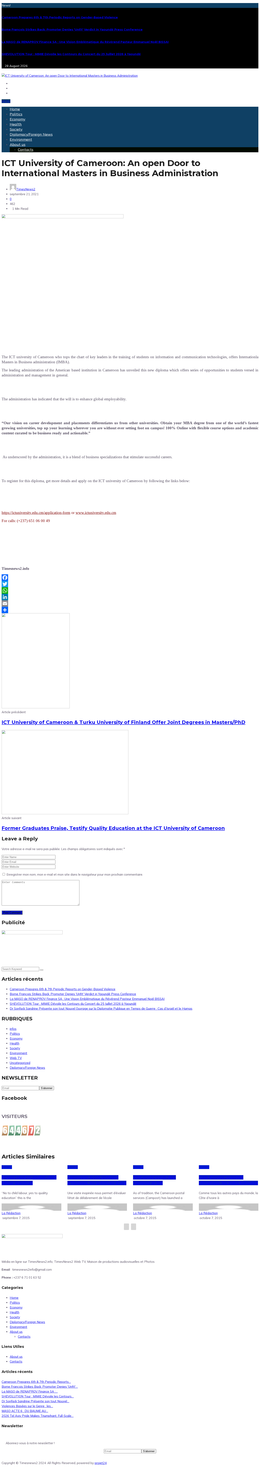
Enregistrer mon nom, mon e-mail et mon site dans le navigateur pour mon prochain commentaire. (74, 874)
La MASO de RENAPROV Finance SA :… (30, 1391)
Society (16, 129)
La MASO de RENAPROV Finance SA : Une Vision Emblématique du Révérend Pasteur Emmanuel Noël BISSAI (85, 42)
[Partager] (130, 610)
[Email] (130, 603)
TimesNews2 (25, 189)
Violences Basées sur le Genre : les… (27, 1406)
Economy (17, 119)
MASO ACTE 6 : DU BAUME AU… (25, 1411)
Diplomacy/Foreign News (31, 134)
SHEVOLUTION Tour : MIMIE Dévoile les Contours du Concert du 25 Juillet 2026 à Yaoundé (71, 54)
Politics (16, 114)
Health (16, 124)
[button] (6, 101)
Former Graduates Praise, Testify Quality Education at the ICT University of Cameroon (113, 828)
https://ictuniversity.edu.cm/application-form (36, 512)
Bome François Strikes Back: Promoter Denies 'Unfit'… (40, 1387)
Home (15, 109)
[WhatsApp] (130, 590)
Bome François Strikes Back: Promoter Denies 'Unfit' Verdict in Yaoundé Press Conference (72, 29)
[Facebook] (130, 577)
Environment (21, 139)
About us (17, 144)
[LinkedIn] (130, 597)
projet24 (101, 1463)
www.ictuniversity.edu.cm (96, 512)
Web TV (16, 1058)
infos (13, 1029)
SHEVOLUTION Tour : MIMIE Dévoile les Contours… (38, 1396)
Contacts (25, 149)
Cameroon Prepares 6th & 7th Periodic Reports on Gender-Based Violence (60, 17)
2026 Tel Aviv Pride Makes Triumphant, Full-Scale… (38, 1416)
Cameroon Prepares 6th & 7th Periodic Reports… (36, 1382)
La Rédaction (11, 1213)
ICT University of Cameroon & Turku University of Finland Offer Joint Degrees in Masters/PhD (123, 722)
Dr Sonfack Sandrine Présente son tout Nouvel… (35, 1401)
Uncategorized (20, 1063)
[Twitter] (130, 584)
